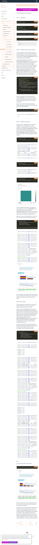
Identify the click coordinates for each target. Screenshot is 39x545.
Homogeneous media (8, 59)
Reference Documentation (6, 70)
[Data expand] (14, 73)
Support (2, 75)
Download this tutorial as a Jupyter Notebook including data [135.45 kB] (27, 9)
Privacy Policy (6, 539)
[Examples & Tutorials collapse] (14, 21)
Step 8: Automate (21, 301)
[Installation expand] (14, 14)
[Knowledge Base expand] (14, 19)
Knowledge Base (4, 18)
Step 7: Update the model (23, 121)
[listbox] (5, 7)
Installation (3, 13)
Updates (2, 16)
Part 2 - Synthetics (8, 44)
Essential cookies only (13, 542)
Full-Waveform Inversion (23, 13)
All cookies (5, 542)
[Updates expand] (14, 16)
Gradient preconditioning (8, 54)
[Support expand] (14, 75)
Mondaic (5, 1)
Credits (32, 537)
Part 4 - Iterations (8, 49)
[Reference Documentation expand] (14, 70)
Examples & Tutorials (5, 21)
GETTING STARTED (4, 11)
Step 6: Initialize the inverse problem (25, 49)
